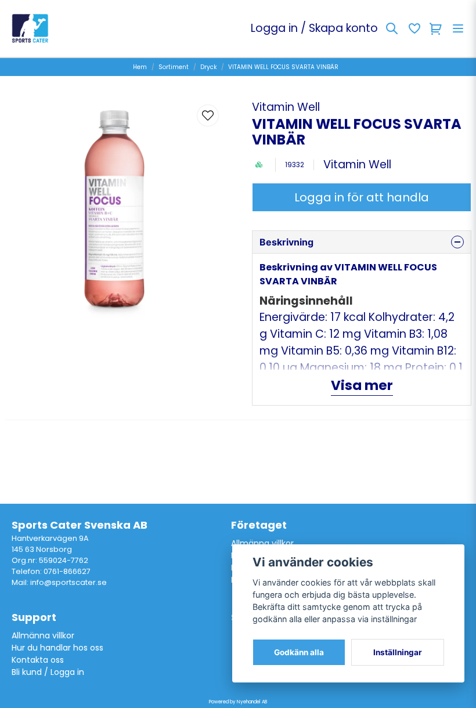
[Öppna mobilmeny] (458, 28)
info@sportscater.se (68, 582)
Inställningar (397, 652)
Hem (140, 67)
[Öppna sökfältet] (392, 28)
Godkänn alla (299, 652)
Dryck (208, 67)
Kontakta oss (38, 660)
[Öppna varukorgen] (436, 28)
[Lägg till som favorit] (414, 28)
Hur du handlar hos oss (57, 647)
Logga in (274, 28)
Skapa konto (343, 28)
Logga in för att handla (361, 197)
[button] (207, 115)
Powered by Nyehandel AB (238, 702)
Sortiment (173, 67)
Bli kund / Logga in (48, 672)
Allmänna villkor (262, 543)
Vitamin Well (286, 107)
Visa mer (362, 385)
